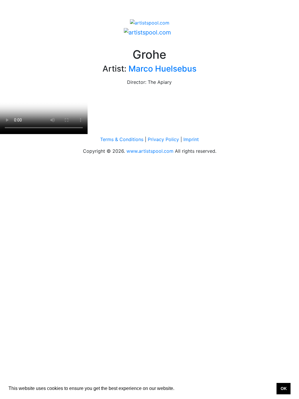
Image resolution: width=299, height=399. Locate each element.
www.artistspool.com (149, 151)
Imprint (191, 139)
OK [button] (284, 388)
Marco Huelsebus (162, 69)
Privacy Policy (163, 139)
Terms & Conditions (121, 139)
